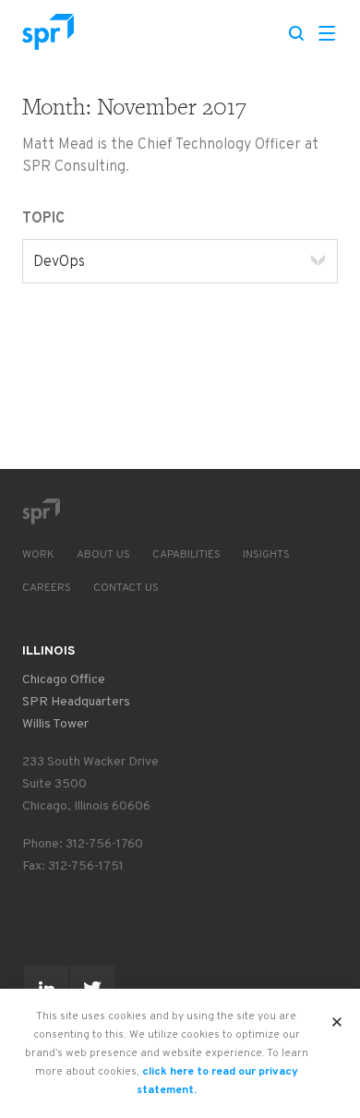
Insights (266, 554)
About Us (103, 554)
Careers (46, 588)
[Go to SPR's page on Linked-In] (46, 988)
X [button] (337, 1016)
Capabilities (186, 554)
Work (38, 554)
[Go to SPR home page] (40, 511)
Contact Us (126, 588)
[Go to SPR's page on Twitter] (92, 988)
